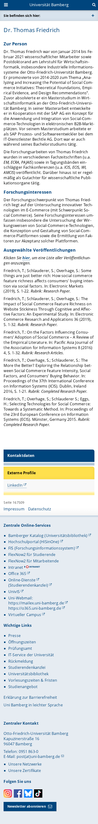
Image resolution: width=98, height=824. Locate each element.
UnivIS (14, 591)
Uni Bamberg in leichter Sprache (33, 705)
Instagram (8, 793)
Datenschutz (39, 509)
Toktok (38, 793)
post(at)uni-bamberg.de (38, 756)
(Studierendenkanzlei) (28, 585)
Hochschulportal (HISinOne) (33, 541)
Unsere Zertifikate (24, 770)
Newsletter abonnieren (26, 806)
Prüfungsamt (20, 648)
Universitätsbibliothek (28, 673)
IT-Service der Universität (31, 654)
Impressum (14, 509)
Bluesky (28, 793)
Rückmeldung (20, 661)
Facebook (18, 793)
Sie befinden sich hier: (22, 15)
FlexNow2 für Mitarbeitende (33, 561)
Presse (14, 635)
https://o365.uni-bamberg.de (34, 608)
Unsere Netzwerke (25, 764)
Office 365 (17, 573)
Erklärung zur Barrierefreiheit (30, 697)
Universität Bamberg (49, 4)
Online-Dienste (21, 580)
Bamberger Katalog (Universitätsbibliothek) (47, 535)
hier (26, 257)
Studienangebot (23, 686)
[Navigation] (6, 5)
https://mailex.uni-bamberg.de (36, 603)
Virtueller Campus (24, 614)
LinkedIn (15, 485)
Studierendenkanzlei (27, 667)
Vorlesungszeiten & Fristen (32, 680)
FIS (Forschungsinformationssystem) (41, 548)
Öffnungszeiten (22, 642)
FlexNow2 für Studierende (31, 554)
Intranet (15, 567)
